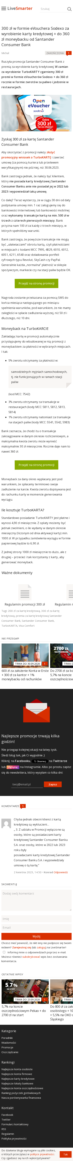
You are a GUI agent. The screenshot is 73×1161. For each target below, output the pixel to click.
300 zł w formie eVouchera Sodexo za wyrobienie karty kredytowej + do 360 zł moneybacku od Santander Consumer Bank (35, 36)
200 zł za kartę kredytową (24, 611)
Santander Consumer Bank (38, 620)
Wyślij (36, 936)
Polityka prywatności (13, 1138)
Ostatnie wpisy (12, 974)
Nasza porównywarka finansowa (21, 1097)
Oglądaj (13, 767)
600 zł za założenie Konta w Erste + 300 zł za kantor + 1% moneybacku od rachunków (25, 675)
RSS (3, 1129)
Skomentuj (9, 884)
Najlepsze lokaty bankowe (17, 1083)
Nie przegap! (10, 638)
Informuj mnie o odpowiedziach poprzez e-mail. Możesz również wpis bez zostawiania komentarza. (34, 956)
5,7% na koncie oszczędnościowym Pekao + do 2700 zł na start (24, 1010)
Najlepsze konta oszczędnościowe (22, 1088)
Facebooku (22, 761)
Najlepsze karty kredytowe (18, 1078)
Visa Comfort (27, 625)
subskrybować (31, 956)
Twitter (6, 1119)
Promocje (7, 1047)
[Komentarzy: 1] (69, 53)
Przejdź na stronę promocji (36, 283)
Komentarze (10, 806)
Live (19, 8)
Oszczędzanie (9, 1052)
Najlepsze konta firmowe (16, 1074)
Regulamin (7, 1133)
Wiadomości (8, 1042)
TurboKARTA (9, 625)
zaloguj (41, 947)
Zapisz (53, 784)
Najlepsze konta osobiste (17, 1069)
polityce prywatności (42, 1154)
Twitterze (60, 761)
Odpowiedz (61, 872)
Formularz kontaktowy (15, 1124)
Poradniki (7, 1038)
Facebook (7, 1114)
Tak (65, 1154)
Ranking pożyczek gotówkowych (21, 1093)
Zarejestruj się (21, 947)
